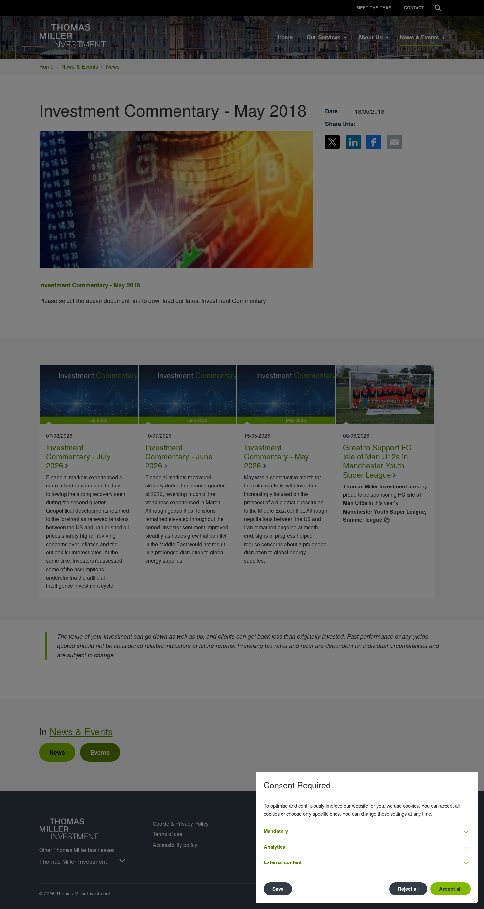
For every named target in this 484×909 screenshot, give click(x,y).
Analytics (274, 846)
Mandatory (276, 830)
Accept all (450, 888)
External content (283, 862)
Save (277, 888)
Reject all (408, 888)
